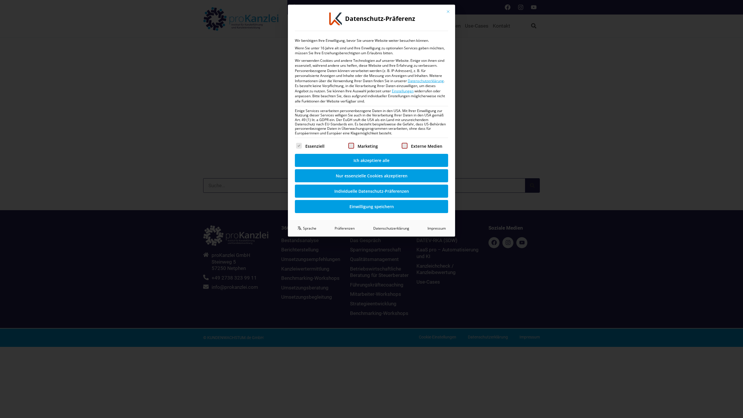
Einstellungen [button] (403, 91)
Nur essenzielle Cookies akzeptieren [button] (371, 176)
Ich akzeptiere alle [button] (371, 160)
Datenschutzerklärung (426, 80)
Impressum (437, 228)
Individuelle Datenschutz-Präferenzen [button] (371, 191)
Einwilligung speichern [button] (371, 206)
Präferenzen (345, 228)
